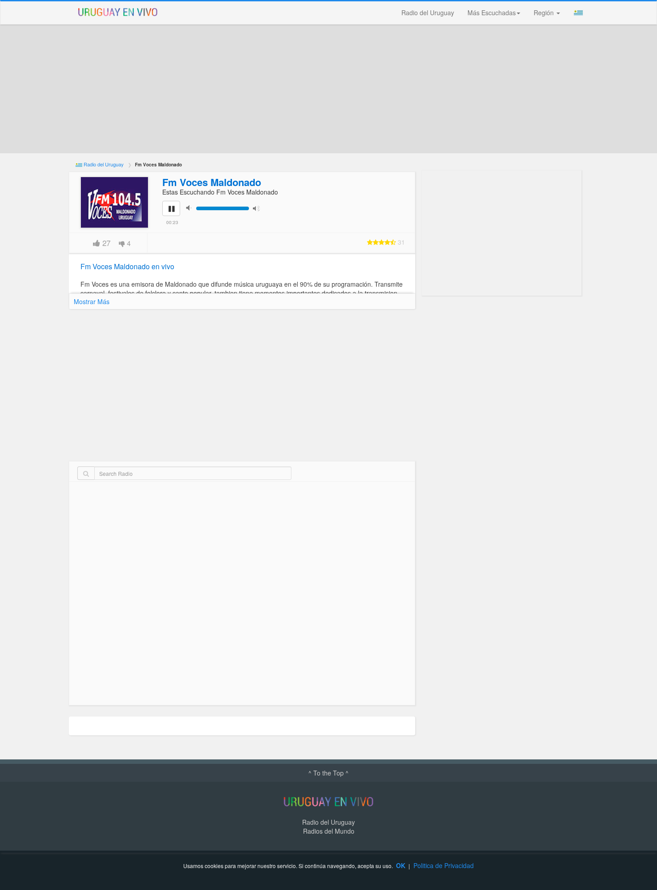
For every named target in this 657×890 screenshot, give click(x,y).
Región (545, 12)
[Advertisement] (328, 89)
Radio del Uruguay (427, 12)
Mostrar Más (92, 301)
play (176, 214)
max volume (258, 207)
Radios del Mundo (328, 830)
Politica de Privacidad (443, 865)
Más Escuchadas (491, 12)
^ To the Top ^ (328, 772)
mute (191, 207)
